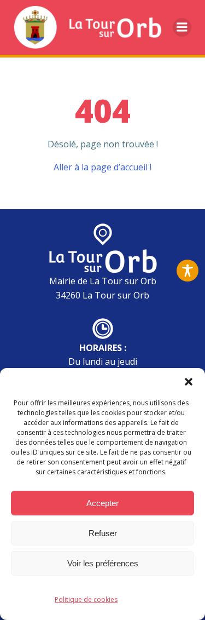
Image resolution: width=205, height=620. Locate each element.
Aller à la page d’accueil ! (102, 167)
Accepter (102, 503)
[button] (188, 381)
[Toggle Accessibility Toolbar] (187, 271)
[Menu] (182, 27)
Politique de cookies (86, 599)
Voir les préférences (102, 563)
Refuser (103, 533)
